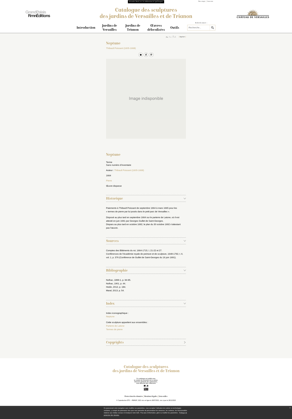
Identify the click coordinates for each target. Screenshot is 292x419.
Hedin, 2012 (112, 287)
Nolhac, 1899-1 (113, 280)
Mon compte (202, 1)
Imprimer (182, 37)
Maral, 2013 (112, 290)
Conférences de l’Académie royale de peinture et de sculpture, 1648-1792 (142, 254)
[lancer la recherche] (212, 27)
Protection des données (134, 396)
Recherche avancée (201, 23)
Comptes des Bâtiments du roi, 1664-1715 (126, 250)
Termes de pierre (114, 329)
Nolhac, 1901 (112, 283)
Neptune (110, 316)
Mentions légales (150, 396)
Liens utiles (163, 396)
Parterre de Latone (115, 326)
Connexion (210, 1)
